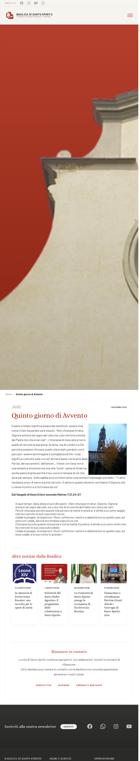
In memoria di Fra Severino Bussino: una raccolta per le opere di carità (23, 600)
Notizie (17, 407)
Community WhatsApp (89, 685)
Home (8, 394)
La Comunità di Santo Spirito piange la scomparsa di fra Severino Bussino (83, 602)
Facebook (64, 685)
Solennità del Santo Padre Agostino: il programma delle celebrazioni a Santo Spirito (53, 604)
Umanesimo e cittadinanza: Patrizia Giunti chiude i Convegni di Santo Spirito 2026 (113, 604)
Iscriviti (69, 726)
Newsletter (43, 685)
